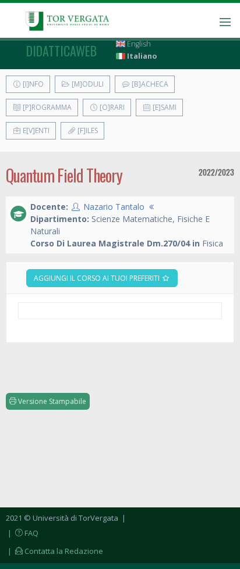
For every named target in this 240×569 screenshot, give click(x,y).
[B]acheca (149, 84)
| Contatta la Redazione (54, 551)
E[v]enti (35, 130)
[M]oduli (87, 84)
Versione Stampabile (51, 401)
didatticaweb (61, 50)
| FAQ (22, 533)
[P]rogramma (46, 107)
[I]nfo (32, 84)
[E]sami (164, 107)
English (138, 44)
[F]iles (87, 130)
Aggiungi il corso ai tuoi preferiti (97, 278)
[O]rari (111, 107)
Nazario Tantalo (113, 206)
